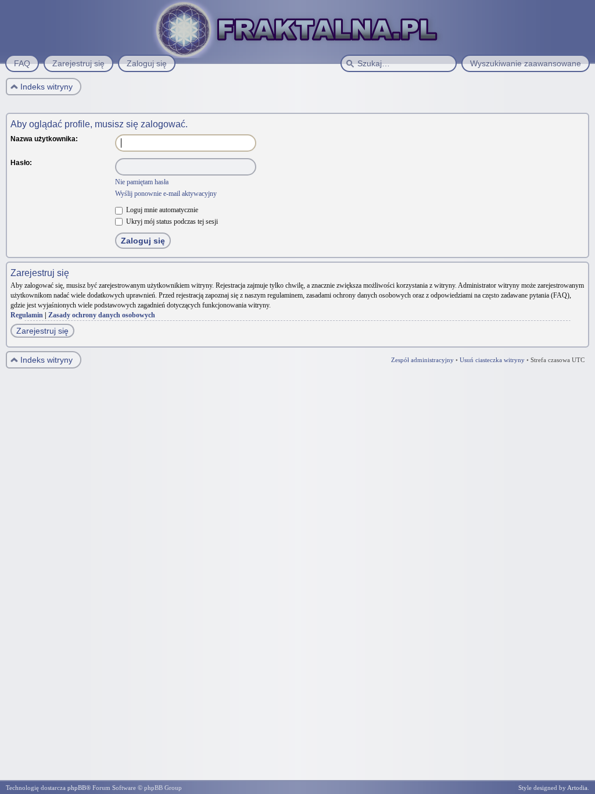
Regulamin (26, 315)
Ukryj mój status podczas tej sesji (171, 221)
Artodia (577, 787)
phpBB (76, 787)
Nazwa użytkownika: (44, 139)
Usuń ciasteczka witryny (492, 359)
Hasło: (21, 163)
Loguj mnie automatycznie (161, 210)
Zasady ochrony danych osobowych (101, 315)
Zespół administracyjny (422, 359)
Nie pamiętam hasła (142, 182)
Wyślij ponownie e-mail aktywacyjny (166, 193)
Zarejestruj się (42, 330)
